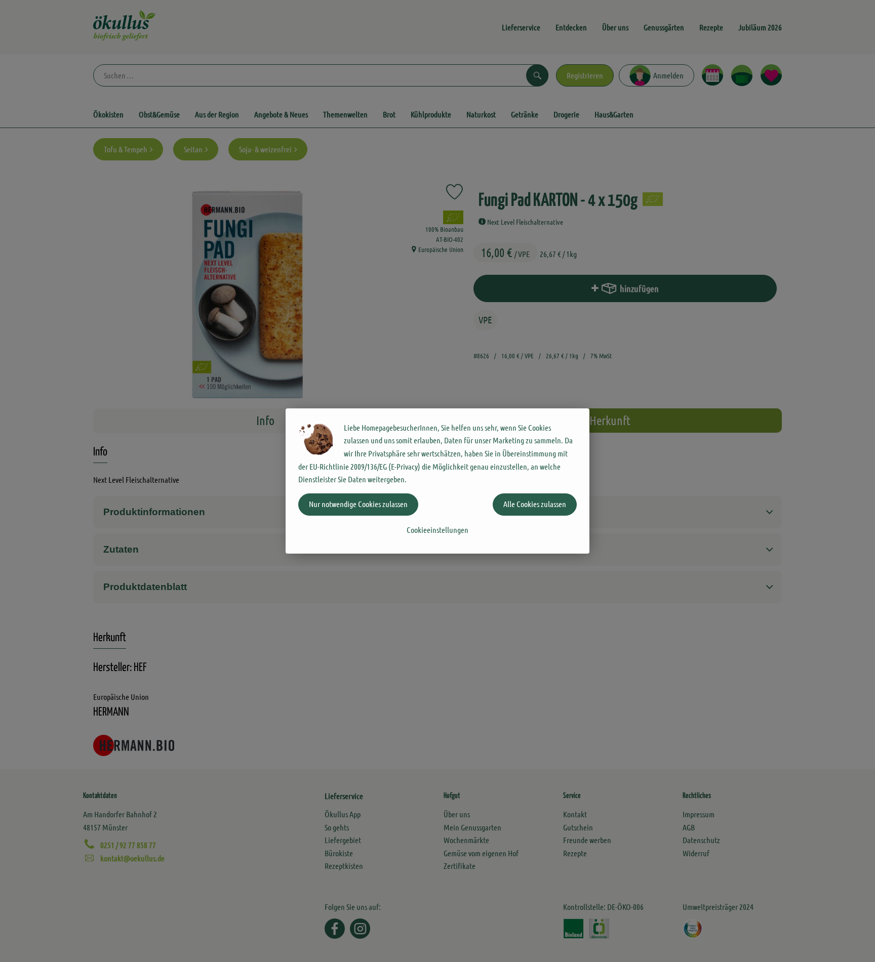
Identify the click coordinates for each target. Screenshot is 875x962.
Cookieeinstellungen (437, 529)
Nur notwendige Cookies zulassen (358, 504)
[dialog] (437, 481)
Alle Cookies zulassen (534, 504)
